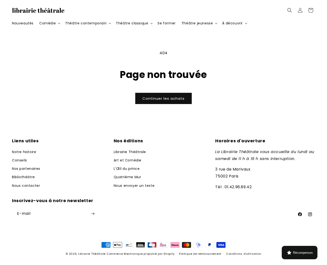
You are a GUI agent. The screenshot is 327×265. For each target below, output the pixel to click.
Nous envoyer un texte (134, 185)
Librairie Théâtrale (130, 151)
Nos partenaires (26, 168)
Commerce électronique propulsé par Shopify (141, 254)
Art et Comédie (127, 160)
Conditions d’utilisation (243, 254)
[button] (49, 23)
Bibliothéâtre (23, 177)
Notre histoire (24, 151)
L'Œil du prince (127, 168)
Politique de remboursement (200, 254)
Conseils (19, 160)
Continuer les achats (163, 98)
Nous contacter (26, 185)
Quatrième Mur (127, 177)
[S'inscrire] (92, 213)
